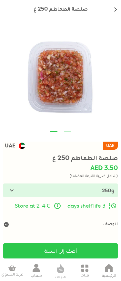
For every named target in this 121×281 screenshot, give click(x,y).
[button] (53, 131)
